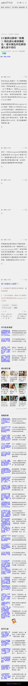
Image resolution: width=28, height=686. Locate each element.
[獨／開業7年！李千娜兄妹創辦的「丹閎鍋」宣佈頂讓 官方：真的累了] (6, 530)
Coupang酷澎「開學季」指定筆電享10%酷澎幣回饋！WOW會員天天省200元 (19, 439)
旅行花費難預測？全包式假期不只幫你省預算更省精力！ (22, 379)
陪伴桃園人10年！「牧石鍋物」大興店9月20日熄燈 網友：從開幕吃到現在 (19, 572)
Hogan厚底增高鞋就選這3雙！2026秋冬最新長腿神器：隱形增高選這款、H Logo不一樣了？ (14, 379)
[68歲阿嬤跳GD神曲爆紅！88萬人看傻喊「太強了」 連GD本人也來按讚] (6, 651)
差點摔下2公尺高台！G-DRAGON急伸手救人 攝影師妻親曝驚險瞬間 (19, 538)
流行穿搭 (15, 7)
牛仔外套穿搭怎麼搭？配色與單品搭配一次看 (19, 340)
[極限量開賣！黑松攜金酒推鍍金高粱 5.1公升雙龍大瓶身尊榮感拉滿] (6, 471)
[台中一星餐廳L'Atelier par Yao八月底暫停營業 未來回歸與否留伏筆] (6, 446)
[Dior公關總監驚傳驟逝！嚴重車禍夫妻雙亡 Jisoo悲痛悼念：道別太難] (6, 643)
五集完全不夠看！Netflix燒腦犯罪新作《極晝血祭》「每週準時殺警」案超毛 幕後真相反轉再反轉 (19, 515)
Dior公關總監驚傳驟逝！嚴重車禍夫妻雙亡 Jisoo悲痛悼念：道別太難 (20, 644)
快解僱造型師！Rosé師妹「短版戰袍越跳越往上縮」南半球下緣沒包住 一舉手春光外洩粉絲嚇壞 (19, 615)
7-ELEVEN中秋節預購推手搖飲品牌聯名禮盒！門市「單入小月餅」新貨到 (19, 480)
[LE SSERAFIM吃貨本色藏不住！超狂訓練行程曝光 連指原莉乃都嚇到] (6, 546)
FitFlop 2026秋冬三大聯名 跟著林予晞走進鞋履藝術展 (19, 454)
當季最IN (17, 34)
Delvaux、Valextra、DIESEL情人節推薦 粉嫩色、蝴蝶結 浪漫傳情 (5, 403)
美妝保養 (22, 7)
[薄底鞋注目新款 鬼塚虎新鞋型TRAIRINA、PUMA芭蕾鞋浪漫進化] (6, 421)
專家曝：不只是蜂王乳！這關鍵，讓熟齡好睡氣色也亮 (4, 379)
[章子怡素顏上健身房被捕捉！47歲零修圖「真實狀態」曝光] (6, 668)
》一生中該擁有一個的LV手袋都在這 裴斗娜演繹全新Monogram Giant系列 (14, 298)
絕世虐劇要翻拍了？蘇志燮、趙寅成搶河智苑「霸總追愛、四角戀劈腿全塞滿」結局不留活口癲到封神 (19, 523)
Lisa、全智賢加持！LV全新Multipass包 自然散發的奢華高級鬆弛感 (13, 391)
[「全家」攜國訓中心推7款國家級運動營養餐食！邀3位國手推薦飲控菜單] (6, 463)
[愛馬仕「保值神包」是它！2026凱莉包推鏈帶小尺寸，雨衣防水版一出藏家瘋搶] (6, 350)
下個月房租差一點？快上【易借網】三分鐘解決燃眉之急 (5, 391)
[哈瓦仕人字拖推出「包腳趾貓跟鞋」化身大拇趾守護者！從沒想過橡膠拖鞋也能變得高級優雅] (6, 358)
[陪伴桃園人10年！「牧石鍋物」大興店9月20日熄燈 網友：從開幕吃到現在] (6, 571)
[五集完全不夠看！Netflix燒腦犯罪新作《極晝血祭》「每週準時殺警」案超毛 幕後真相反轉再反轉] (6, 513)
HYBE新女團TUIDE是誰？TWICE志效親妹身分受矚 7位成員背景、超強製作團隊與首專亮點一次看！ (19, 565)
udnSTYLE (4, 34)
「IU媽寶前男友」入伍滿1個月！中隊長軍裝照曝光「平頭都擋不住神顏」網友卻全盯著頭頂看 (19, 582)
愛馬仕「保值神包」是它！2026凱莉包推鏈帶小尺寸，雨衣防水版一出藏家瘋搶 (19, 350)
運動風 (15, 307)
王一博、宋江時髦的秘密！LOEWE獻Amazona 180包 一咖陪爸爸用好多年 (23, 403)
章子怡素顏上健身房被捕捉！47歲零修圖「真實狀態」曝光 (19, 668)
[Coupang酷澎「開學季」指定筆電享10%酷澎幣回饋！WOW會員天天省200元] (6, 438)
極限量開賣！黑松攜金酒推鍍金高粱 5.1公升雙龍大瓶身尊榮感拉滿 (19, 471)
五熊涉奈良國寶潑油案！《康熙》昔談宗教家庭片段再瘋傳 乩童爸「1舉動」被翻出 (19, 497)
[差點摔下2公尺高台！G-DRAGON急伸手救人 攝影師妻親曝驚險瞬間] (6, 538)
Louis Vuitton (5, 305)
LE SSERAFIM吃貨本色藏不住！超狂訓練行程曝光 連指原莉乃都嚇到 (19, 546)
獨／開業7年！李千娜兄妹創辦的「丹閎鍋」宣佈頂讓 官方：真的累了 (19, 531)
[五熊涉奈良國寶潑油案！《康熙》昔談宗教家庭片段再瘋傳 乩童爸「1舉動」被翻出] (6, 496)
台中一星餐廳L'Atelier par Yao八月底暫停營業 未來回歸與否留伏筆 (19, 446)
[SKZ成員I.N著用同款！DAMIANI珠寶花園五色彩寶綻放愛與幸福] (6, 429)
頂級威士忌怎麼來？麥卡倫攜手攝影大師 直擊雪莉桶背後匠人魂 (19, 488)
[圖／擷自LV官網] (14, 65)
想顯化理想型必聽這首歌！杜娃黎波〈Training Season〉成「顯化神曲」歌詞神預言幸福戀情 (19, 607)
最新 (2, 7)
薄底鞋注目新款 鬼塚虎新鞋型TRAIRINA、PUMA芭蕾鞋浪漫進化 (19, 421)
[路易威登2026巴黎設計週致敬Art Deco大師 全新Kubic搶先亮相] (6, 588)
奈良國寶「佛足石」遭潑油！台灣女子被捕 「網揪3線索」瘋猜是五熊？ (19, 635)
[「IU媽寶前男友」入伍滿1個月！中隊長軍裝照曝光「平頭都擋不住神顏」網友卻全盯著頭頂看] (6, 580)
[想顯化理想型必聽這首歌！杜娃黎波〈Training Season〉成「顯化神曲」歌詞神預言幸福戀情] (6, 605)
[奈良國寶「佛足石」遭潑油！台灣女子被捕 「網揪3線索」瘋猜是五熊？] (6, 634)
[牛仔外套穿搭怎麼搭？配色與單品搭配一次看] (6, 341)
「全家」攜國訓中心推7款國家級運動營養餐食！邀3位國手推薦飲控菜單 (19, 464)
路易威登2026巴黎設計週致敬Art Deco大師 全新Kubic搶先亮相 (19, 588)
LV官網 (8, 77)
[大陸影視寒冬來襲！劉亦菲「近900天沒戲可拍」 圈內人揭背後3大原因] (6, 676)
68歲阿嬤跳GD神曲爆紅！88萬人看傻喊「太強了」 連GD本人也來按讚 (19, 652)
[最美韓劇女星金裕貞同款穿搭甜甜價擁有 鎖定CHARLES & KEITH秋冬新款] (6, 333)
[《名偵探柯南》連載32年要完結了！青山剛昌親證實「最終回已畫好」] (6, 659)
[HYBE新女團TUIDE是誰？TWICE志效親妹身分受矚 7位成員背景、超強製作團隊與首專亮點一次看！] (6, 563)
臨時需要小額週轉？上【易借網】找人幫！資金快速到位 (22, 391)
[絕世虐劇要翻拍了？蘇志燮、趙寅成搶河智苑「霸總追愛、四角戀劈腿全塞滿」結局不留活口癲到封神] (6, 521)
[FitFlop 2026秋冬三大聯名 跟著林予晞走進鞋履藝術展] (6, 454)
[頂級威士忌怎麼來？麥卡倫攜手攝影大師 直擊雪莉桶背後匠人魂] (6, 488)
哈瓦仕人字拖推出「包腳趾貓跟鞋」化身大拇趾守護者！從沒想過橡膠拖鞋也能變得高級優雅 (19, 360)
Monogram (14, 305)
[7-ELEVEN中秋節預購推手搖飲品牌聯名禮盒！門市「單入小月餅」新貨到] (6, 479)
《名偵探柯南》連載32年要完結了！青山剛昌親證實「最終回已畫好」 (19, 660)
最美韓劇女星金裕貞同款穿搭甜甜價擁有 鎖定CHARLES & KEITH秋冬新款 (19, 334)
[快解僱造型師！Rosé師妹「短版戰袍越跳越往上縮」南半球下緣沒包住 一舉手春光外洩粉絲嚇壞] (6, 613)
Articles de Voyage (6, 307)
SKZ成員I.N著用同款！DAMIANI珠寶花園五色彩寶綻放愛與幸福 (19, 429)
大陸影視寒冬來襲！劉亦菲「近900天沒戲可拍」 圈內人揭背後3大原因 (19, 677)
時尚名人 (8, 7)
